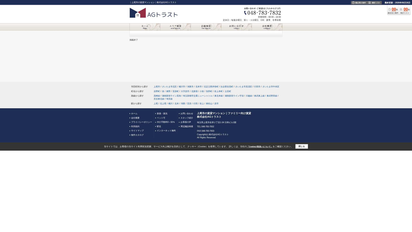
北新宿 (194, 91)
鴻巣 (183, 103)
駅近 (159, 126)
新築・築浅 (162, 113)
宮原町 (176, 91)
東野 (168, 91)
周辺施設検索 (187, 126)
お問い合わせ (187, 113)
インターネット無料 (166, 130)
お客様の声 (186, 122)
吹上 (202, 103)
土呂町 (228, 91)
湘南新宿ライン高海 (171, 96)
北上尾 (163, 103)
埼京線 (169, 99)
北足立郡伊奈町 (211, 86)
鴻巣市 (190, 86)
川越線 (249, 96)
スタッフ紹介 (187, 118)
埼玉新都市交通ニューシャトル (197, 96)
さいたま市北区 (169, 86)
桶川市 (182, 86)
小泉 (202, 91)
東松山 (209, 103)
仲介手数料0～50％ (166, 122)
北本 (177, 103)
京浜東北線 (159, 99)
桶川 (170, 103)
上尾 (156, 103)
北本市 (199, 86)
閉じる (302, 146)
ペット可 (161, 118)
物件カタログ (137, 135)
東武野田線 (272, 96)
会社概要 (135, 118)
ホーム (134, 113)
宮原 (189, 103)
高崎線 (157, 96)
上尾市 (157, 86)
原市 (216, 103)
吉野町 (157, 91)
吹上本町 (218, 91)
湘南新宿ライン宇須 (234, 96)
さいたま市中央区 (270, 86)
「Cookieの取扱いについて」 (260, 146)
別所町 (209, 91)
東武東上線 (259, 96)
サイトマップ (137, 130)
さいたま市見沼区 (243, 86)
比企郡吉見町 (227, 86)
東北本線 (218, 96)
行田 (195, 103)
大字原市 (185, 91)
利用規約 (135, 126)
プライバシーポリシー (141, 122)
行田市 (257, 86)
